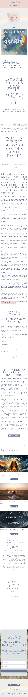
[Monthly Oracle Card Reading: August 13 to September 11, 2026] (14, 463)
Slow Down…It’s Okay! (19, 445)
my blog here (14, 334)
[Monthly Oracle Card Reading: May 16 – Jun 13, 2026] (14, 519)
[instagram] (13, 6)
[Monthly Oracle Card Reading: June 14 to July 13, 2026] (14, 491)
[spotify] (15, 6)
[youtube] (11, 6)
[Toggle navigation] (14, 27)
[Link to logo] (14, 16)
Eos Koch (14, 694)
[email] (17, 6)
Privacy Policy (15, 693)
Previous (5, 445)
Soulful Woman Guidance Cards (17, 164)
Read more (14, 478)
